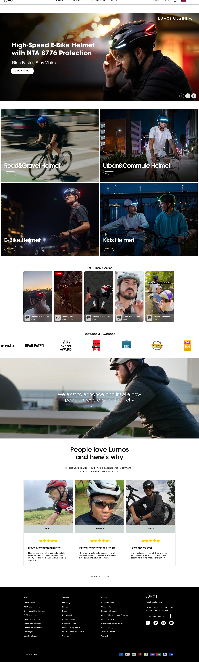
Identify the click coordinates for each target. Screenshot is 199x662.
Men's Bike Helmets (32, 623)
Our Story (66, 603)
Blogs (64, 611)
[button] (91, 98)
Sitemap (65, 636)
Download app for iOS (71, 627)
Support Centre (107, 603)
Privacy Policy (107, 627)
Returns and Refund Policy (112, 623)
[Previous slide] (187, 95)
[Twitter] (155, 623)
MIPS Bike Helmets (32, 607)
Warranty (105, 636)
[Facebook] (148, 623)
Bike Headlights (30, 636)
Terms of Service (108, 632)
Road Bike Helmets (32, 619)
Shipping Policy (107, 619)
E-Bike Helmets (30, 615)
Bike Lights (28, 632)
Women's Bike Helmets (33, 627)
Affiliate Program (69, 619)
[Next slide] (193, 95)
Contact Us (106, 607)
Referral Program (69, 623)
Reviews (65, 607)
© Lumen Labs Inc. (32, 655)
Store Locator (67, 615)
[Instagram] (163, 623)
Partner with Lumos (109, 611)
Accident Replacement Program (114, 615)
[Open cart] (174, 1)
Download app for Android (73, 632)
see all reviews (98, 576)
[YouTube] (171, 623)
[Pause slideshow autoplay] (181, 95)
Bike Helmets (29, 603)
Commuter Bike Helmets (34, 611)
